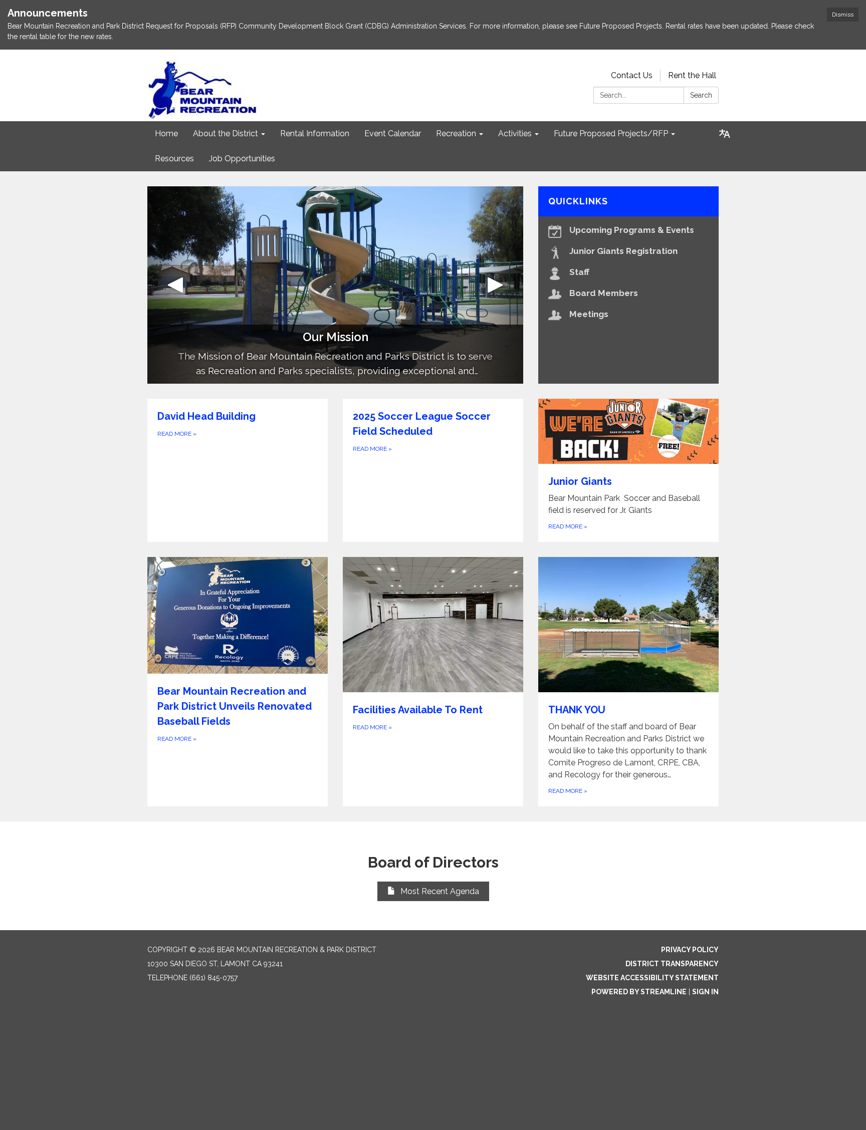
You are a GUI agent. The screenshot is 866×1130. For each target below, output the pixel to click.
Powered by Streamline (639, 992)
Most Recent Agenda (439, 891)
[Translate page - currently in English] (725, 133)
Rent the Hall (692, 75)
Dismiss (842, 14)
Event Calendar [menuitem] (392, 133)
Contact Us (632, 75)
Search (701, 95)
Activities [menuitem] (515, 133)
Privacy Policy (690, 950)
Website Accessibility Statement (652, 978)
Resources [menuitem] (174, 158)
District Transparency (672, 964)
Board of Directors (433, 862)
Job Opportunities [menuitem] (242, 158)
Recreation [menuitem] (456, 133)
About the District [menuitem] (225, 133)
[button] (175, 285)
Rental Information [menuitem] (314, 133)
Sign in (705, 992)
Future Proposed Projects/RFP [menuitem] (611, 133)
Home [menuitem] (166, 133)
